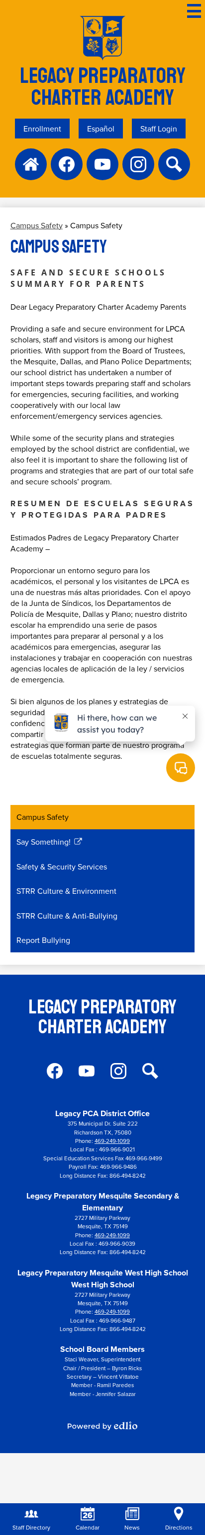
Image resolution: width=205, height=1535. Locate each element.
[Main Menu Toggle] (194, 11)
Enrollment (42, 128)
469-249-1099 (112, 1141)
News (132, 1527)
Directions (179, 1527)
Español (100, 128)
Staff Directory (31, 1527)
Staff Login (158, 128)
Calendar (88, 1527)
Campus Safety (36, 225)
